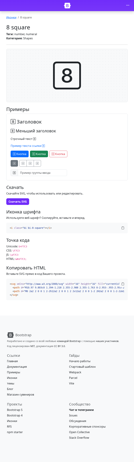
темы (10, 383)
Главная (12, 361)
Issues (73, 415)
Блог (10, 389)
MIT (32, 346)
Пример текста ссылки (26, 146)
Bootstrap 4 (15, 415)
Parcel (73, 378)
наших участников (107, 341)
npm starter (15, 432)
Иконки (11, 17)
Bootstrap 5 (15, 410)
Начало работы (79, 361)
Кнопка (21, 154)
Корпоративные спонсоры (87, 426)
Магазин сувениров (20, 394)
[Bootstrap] (67, 5)
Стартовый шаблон (82, 367)
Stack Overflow (79, 438)
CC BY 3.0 (59, 346)
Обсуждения (77, 421)
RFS (9, 426)
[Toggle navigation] (127, 5)
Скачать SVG (18, 202)
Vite (71, 383)
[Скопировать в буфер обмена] (122, 228)
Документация (17, 367)
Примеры (13, 372)
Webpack (75, 372)
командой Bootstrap (69, 341)
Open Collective (79, 432)
